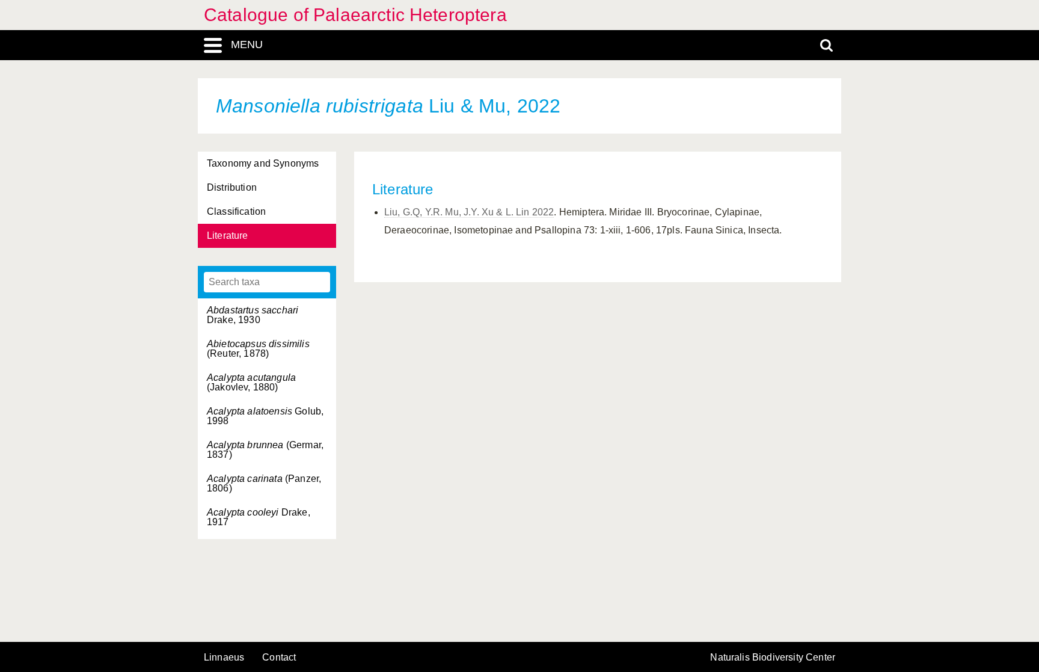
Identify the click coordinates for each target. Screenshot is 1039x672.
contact (279, 657)
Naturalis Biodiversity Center (772, 657)
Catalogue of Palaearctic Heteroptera (355, 15)
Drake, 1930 (252, 315)
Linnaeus (224, 657)
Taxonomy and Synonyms (263, 163)
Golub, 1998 (265, 416)
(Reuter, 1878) (258, 349)
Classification (236, 211)
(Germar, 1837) (265, 450)
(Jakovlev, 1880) (251, 382)
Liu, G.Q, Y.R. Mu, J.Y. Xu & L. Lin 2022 (469, 212)
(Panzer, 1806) (264, 483)
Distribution (232, 187)
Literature (227, 235)
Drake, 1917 (258, 517)
